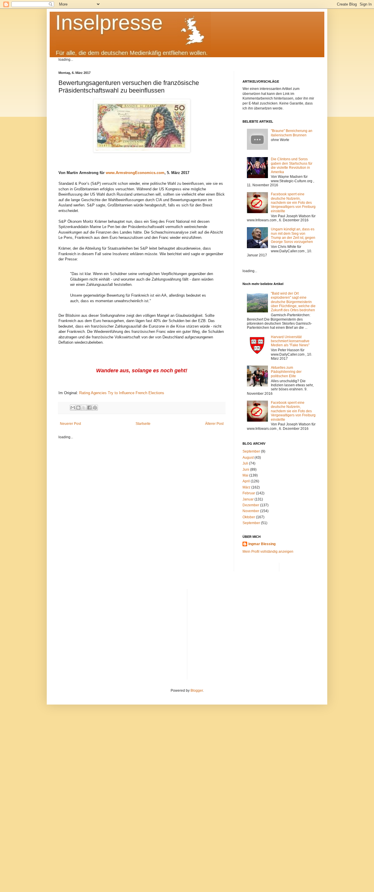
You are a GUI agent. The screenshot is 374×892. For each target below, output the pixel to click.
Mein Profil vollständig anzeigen (268, 552)
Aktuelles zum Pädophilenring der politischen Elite (286, 372)
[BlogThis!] (78, 408)
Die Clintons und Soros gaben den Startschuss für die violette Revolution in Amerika (291, 165)
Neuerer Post (70, 424)
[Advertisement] (254, 630)
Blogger (197, 690)
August (248, 457)
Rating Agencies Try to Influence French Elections (121, 393)
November (251, 511)
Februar (249, 493)
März (246, 487)
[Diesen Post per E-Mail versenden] (73, 408)
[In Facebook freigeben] (89, 408)
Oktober (249, 517)
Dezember (251, 505)
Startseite (143, 424)
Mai (245, 475)
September (251, 451)
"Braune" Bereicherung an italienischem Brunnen (291, 133)
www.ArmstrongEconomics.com (135, 173)
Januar (248, 499)
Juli (245, 463)
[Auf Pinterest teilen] (95, 408)
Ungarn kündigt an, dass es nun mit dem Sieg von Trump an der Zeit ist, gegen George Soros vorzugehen (293, 235)
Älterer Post (214, 424)
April (246, 481)
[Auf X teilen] (84, 408)
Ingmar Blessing (262, 544)
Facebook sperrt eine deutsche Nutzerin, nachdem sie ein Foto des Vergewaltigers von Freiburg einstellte (293, 202)
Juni (246, 469)
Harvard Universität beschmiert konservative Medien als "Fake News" (290, 341)
